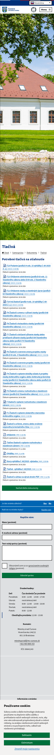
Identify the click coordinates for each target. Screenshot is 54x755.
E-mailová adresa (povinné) (14, 533)
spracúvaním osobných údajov (29, 567)
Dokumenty (32, 252)
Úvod (6, 252)
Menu (44, 9)
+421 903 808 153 (27, 643)
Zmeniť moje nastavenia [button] (27, 749)
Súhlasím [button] (27, 735)
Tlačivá (43, 252)
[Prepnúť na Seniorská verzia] (33, 9)
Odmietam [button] (27, 742)
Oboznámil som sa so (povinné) (29, 567)
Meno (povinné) (9, 522)
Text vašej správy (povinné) (14, 543)
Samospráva (17, 252)
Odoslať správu (27, 575)
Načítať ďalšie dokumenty (27, 488)
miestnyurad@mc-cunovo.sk (27, 640)
